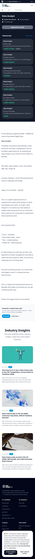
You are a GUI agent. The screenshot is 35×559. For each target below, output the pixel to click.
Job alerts (4, 512)
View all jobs (29, 35)
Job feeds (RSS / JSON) (8, 518)
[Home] (2, 10)
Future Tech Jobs (13, 1)
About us (4, 526)
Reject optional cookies (24, 552)
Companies (5, 506)
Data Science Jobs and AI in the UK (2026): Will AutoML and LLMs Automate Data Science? (17, 459)
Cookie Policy (12, 548)
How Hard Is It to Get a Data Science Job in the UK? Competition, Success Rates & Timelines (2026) (17, 372)
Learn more (16, 316)
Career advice (6, 509)
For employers (23, 506)
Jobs (9, 10)
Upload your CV (6, 515)
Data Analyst (18, 10)
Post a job (6, 316)
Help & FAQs (5, 529)
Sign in (32, 1)
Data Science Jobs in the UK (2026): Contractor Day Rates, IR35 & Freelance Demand (17, 416)
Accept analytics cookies (10, 552)
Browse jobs (5, 503)
